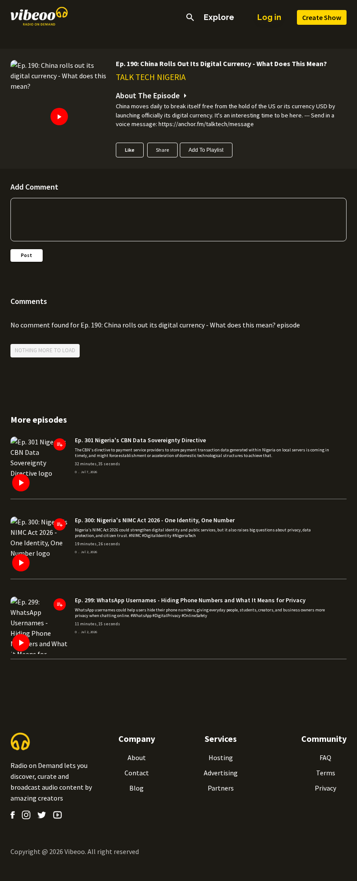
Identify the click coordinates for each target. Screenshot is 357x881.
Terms (325, 772)
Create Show (321, 17)
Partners (221, 788)
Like (130, 150)
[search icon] (190, 17)
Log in (269, 17)
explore (219, 17)
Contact (137, 772)
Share (162, 150)
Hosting (221, 757)
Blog (136, 788)
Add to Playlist (206, 150)
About (137, 757)
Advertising (221, 772)
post (26, 255)
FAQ (325, 757)
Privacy (325, 788)
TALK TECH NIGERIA (150, 77)
